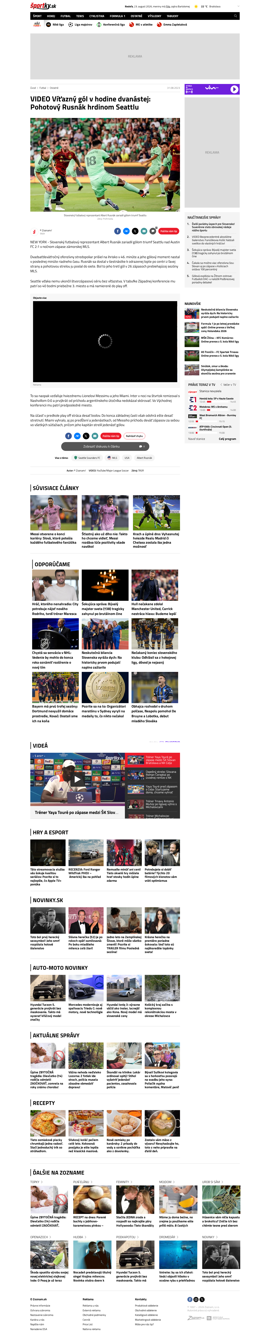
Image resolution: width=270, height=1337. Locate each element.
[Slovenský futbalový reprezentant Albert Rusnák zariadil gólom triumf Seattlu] (105, 165)
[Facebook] (189, 1300)
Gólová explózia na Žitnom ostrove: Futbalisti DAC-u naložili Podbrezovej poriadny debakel (213, 279)
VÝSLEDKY (154, 16)
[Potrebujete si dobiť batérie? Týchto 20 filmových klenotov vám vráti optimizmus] (162, 852)
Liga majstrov (83, 24)
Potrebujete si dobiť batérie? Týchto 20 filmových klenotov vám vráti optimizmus (161, 875)
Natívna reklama (91, 1329)
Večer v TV (229, 384)
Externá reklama (91, 1310)
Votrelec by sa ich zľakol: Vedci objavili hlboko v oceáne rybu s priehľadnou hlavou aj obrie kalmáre (177, 1276)
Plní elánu (81, 1182)
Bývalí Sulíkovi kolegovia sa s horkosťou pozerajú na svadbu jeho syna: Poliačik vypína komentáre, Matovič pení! (162, 1079)
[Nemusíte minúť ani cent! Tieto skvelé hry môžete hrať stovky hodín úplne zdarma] (124, 852)
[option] (49, 1235)
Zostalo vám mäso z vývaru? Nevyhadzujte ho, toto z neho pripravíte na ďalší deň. (162, 1145)
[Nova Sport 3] (192, 416)
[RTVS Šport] (192, 392)
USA (127, 458)
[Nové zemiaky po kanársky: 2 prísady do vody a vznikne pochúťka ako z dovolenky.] (124, 1123)
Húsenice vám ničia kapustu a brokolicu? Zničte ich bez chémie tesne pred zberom (221, 1221)
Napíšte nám (37, 1324)
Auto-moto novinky (60, 967)
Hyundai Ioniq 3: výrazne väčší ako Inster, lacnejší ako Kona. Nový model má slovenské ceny (124, 1010)
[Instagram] (196, 1300)
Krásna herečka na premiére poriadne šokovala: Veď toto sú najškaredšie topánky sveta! (159, 944)
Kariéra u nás (37, 1320)
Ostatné (54, 88)
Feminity (122, 1182)
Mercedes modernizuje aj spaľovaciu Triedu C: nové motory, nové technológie (86, 1008)
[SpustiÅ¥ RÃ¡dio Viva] (212, 87)
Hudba (78, 1237)
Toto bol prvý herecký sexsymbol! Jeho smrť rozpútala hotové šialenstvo (45, 942)
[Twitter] (202, 1300)
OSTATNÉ (136, 16)
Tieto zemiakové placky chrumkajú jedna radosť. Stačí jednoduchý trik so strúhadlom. (46, 1145)
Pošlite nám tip (169, 231)
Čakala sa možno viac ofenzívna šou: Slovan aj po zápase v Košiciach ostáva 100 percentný (213, 266)
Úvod (33, 88)
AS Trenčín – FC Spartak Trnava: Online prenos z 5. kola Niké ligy (220, 354)
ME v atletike (144, 24)
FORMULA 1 (117, 16)
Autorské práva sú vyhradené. (203, 1310)
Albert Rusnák (144, 458)
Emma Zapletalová (175, 24)
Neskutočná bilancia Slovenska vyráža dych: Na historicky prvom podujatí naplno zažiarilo (220, 313)
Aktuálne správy (56, 1035)
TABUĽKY (172, 16)
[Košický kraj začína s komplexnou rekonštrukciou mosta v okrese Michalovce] (162, 988)
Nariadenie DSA (38, 1329)
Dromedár (167, 1237)
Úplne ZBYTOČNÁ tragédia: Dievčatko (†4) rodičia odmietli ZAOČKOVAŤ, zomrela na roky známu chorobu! (46, 1079)
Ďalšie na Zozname (58, 1172)
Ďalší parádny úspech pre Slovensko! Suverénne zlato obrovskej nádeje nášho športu (213, 227)
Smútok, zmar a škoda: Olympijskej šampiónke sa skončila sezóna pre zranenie (218, 369)
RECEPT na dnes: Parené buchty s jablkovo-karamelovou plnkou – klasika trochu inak (89, 1221)
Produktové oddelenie (146, 1305)
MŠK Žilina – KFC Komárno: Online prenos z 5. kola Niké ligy (220, 339)
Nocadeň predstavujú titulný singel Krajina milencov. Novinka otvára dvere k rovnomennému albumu (92, 1276)
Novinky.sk (48, 900)
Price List (88, 1324)
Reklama (88, 1299)
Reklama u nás (91, 1305)
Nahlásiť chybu (134, 436)
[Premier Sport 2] (192, 427)
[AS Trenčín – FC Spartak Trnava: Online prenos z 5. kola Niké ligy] (192, 355)
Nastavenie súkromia (41, 1315)
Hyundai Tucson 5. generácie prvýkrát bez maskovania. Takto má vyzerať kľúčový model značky (45, 1012)
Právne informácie (40, 1305)
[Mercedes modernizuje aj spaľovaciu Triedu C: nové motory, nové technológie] (86, 988)
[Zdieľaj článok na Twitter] (135, 231)
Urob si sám (211, 1182)
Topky (34, 1182)
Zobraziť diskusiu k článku (114, 446)
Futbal (42, 88)
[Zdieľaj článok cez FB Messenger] (126, 231)
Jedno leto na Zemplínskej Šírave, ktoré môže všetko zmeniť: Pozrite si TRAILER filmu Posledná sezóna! (124, 944)
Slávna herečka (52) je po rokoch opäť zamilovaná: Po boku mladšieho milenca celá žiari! (85, 942)
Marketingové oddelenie (148, 1320)
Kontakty (141, 1299)
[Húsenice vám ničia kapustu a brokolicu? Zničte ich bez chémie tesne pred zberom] (221, 1199)
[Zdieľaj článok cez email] (144, 231)
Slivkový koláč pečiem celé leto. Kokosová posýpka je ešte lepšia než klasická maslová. (83, 1145)
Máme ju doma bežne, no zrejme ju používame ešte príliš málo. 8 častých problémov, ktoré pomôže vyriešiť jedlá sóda (176, 1221)
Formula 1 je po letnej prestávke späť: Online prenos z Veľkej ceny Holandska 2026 (220, 327)
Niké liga (58, 24)
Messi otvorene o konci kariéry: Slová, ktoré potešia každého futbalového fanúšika (53, 538)
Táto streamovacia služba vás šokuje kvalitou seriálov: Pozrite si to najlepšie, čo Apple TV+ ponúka (47, 877)
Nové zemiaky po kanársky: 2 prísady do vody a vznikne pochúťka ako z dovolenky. (123, 1145)
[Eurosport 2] (192, 407)
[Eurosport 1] (192, 399)
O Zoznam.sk (38, 1299)
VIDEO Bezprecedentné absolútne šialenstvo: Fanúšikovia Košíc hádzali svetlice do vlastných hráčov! (213, 240)
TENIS (80, 16)
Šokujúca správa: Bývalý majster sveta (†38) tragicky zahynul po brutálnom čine (214, 253)
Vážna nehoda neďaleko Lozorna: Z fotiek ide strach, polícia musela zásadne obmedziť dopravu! (85, 1079)
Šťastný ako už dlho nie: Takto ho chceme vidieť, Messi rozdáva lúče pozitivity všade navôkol (104, 540)
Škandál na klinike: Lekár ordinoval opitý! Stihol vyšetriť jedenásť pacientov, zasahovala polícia (123, 1079)
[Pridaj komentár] (153, 231)
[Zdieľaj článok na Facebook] (117, 231)
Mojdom (165, 1182)
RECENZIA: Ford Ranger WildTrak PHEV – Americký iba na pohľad (85, 873)
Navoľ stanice (196, 439)
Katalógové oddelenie (146, 1315)
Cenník (86, 1320)
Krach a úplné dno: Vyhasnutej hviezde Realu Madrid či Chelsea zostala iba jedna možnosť (156, 540)
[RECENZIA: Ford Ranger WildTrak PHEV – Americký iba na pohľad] (86, 852)
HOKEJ (51, 16)
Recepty (44, 1103)
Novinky (208, 1237)
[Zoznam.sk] (197, 1319)
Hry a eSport (50, 832)
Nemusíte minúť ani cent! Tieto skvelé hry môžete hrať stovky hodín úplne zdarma (124, 875)
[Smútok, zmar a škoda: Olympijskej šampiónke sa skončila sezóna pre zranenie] (192, 369)
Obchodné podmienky (94, 1315)
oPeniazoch (39, 1237)
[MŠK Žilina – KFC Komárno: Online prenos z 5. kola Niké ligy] (192, 341)
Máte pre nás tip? (144, 1324)
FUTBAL (66, 16)
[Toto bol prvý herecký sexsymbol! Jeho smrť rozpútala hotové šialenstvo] (48, 920)
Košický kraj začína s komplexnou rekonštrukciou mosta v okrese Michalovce (160, 1010)
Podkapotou (125, 1237)
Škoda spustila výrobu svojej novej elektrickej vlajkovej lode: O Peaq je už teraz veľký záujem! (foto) (49, 1276)
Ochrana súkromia (40, 1310)
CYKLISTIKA (96, 16)
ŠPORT (37, 16)
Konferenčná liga (114, 24)
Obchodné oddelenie (146, 1310)
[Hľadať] (235, 16)
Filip (168, 6)
